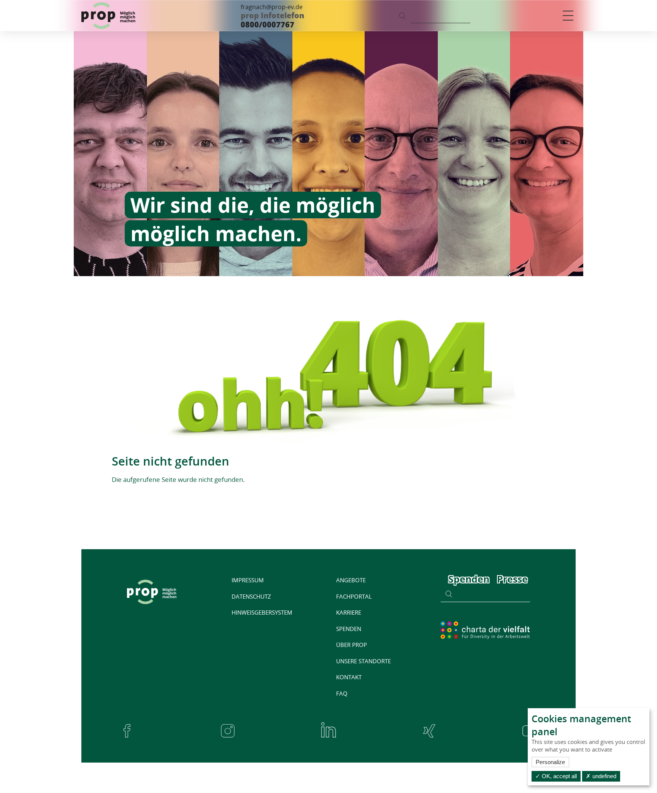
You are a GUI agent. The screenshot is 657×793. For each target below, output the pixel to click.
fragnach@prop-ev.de (272, 7)
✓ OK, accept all (556, 776)
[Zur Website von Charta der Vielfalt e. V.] (485, 630)
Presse (512, 578)
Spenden (468, 578)
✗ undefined (601, 776)
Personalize (550, 762)
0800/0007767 (267, 24)
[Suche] (402, 15)
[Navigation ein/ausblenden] (568, 15)
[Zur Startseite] (108, 15)
